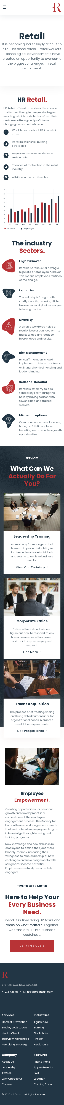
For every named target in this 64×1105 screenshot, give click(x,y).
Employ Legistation (14, 1027)
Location (39, 1078)
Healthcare (41, 1044)
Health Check (11, 1033)
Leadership (9, 1067)
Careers (7, 1084)
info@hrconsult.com (40, 992)
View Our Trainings (30, 567)
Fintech (38, 1039)
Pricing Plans (42, 1061)
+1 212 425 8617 (11, 992)
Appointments (43, 1067)
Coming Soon (43, 1084)
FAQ (36, 1073)
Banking (39, 1027)
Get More (30, 652)
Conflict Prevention (14, 1022)
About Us (8, 1061)
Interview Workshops (15, 1039)
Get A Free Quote (32, 946)
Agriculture (41, 1022)
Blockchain (41, 1033)
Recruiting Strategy (14, 1044)
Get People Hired (30, 731)
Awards (7, 1073)
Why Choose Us (12, 1078)
